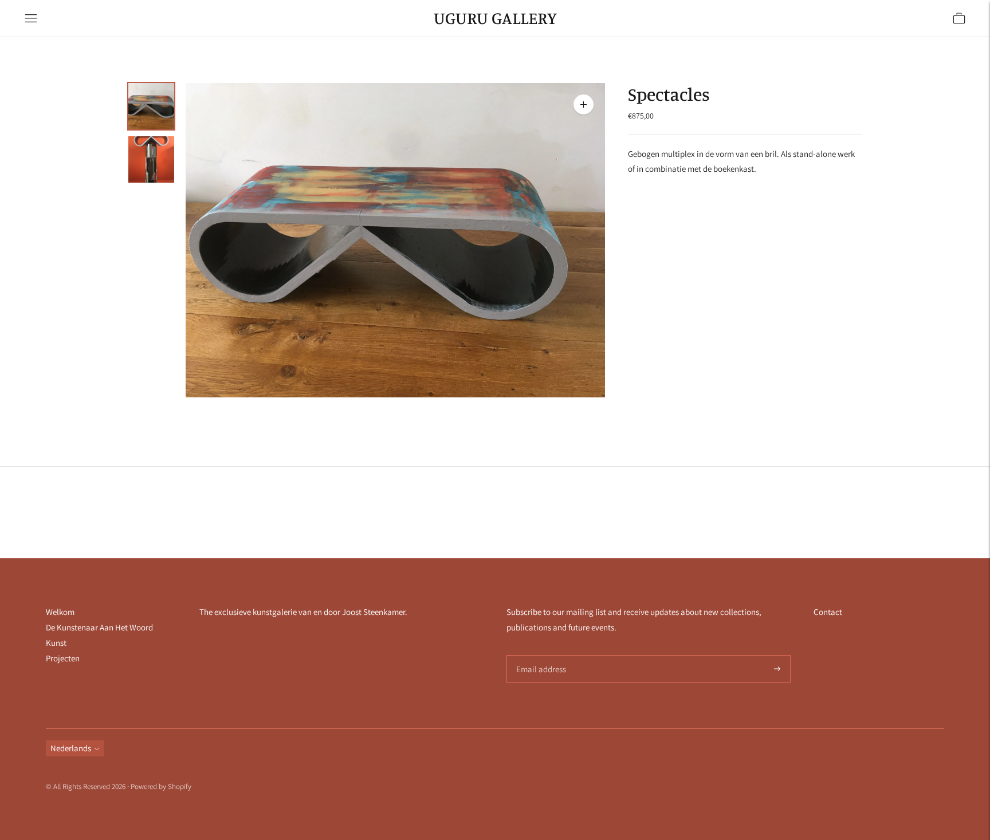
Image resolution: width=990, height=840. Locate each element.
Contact (828, 611)
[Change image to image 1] (151, 106)
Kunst (56, 642)
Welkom (60, 611)
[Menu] (31, 18)
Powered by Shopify (161, 786)
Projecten (63, 658)
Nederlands (70, 748)
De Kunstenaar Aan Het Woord (99, 627)
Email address (539, 655)
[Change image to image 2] (151, 159)
